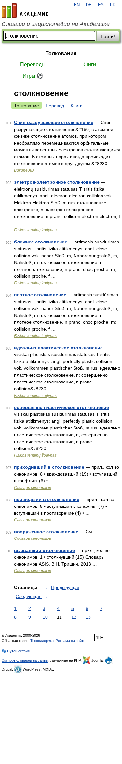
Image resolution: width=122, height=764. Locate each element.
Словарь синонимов (32, 487)
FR (112, 5)
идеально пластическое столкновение (58, 347)
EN (77, 5)
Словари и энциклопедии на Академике (56, 24)
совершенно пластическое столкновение (61, 407)
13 (88, 617)
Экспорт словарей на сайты (25, 660)
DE (89, 5)
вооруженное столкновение (46, 531)
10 (45, 617)
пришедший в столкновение (46, 499)
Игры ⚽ (33, 76)
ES (101, 5)
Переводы (33, 64)
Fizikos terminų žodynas (35, 230)
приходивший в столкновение (49, 467)
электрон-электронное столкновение (57, 182)
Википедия (24, 170)
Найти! (108, 36)
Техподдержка (42, 641)
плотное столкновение (40, 294)
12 (73, 617)
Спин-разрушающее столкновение (53, 122)
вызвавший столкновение (44, 550)
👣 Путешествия (16, 651)
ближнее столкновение (40, 241)
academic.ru (25, 10)
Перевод (55, 105)
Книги (89, 64)
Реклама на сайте (70, 641)
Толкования (61, 53)
